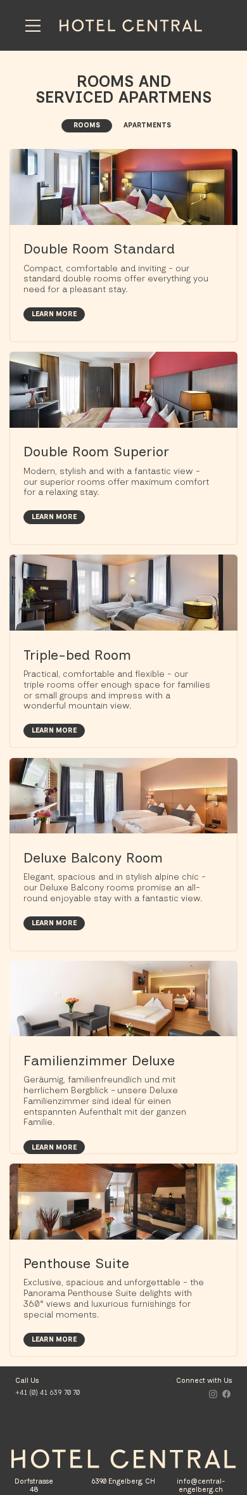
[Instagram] (213, 1394)
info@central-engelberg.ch (201, 1485)
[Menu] (33, 26)
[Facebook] (226, 1394)
